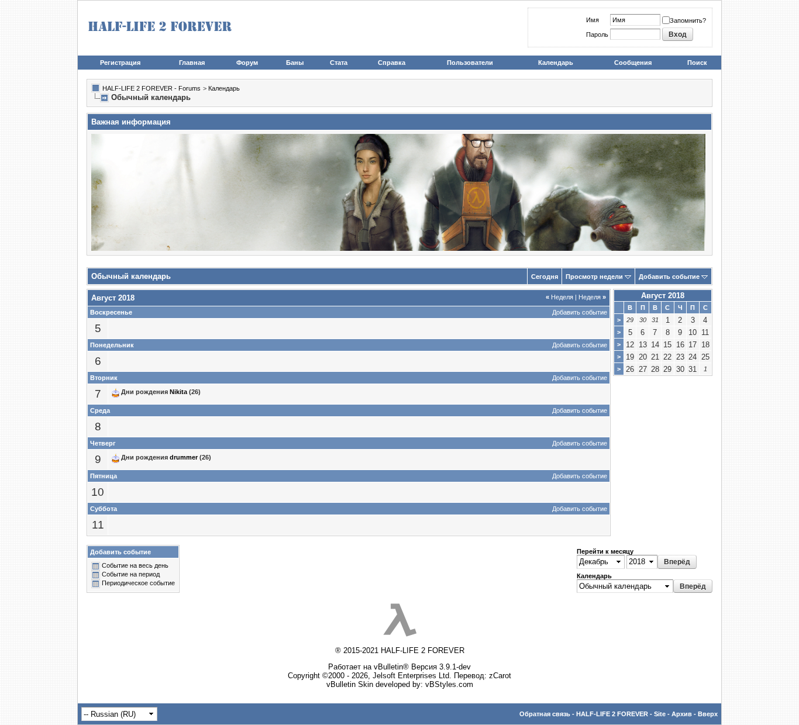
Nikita (178, 392)
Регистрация (120, 62)
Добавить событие (669, 276)
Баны (295, 62)
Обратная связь (544, 713)
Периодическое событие (138, 583)
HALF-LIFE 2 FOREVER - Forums (151, 88)
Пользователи (470, 62)
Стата (338, 62)
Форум (247, 62)
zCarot (500, 675)
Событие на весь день (135, 565)
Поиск (697, 62)
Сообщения (633, 62)
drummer (184, 457)
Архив (681, 713)
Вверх (708, 713)
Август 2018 (662, 295)
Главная (192, 62)
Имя (592, 19)
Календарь (555, 62)
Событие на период (131, 574)
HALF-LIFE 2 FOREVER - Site (621, 713)
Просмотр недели (594, 276)
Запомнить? (688, 20)
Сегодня (544, 276)
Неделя (559, 297)
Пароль (597, 34)
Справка (391, 62)
